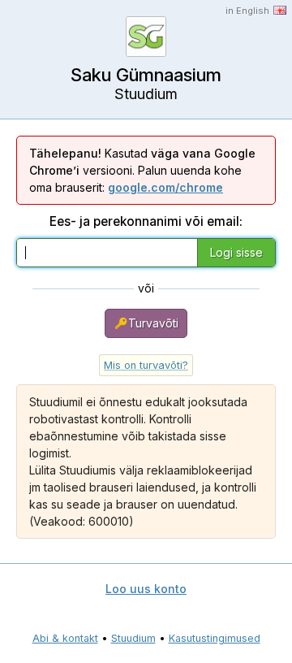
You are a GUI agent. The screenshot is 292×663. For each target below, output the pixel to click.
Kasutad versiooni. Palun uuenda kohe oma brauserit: (142, 170)
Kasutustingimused (214, 638)
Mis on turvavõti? (146, 365)
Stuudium (133, 638)
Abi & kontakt (65, 638)
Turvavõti (153, 323)
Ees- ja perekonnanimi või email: (146, 221)
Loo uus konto (146, 589)
